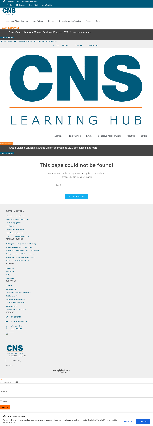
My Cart (10, 5)
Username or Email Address (10, 382)
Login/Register (47, 5)
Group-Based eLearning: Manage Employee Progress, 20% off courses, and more (50, 32)
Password (3, 392)
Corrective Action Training (109, 136)
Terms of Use (10, 365)
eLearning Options (15, 211)
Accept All (143, 421)
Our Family (11, 281)
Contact (143, 136)
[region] (76, 419)
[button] (58, 136)
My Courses (20, 5)
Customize (128, 421)
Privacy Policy (16, 361)
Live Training (75, 136)
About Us (131, 136)
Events (89, 136)
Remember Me (8, 401)
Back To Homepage (76, 196)
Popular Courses (14, 239)
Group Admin (33, 5)
